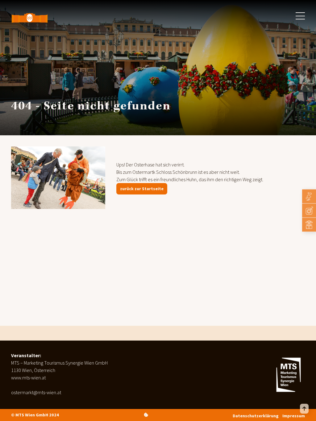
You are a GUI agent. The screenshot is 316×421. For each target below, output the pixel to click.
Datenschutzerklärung (256, 416)
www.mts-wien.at (28, 377)
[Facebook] (309, 196)
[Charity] (309, 225)
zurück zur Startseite (142, 188)
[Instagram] (309, 211)
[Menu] (300, 15)
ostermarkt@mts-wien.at (36, 392)
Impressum (293, 416)
